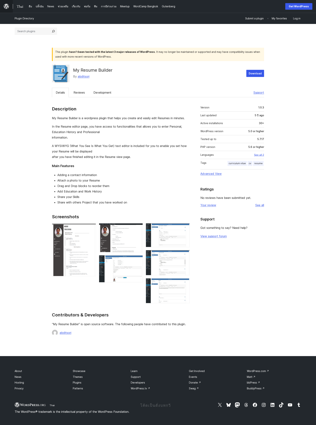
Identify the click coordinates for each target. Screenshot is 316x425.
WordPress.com (258, 371)
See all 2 (259, 154)
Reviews (79, 92)
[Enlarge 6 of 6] (185, 283)
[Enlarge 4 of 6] (185, 228)
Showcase (79, 371)
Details (60, 92)
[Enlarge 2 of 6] (138, 228)
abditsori (83, 76)
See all (259, 205)
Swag (194, 388)
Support (258, 92)
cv (250, 163)
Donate (195, 382)
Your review (208, 205)
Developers (138, 382)
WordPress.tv (140, 388)
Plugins (77, 382)
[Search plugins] (53, 31)
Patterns (78, 388)
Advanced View (211, 173)
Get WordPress (299, 6)
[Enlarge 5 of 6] (185, 255)
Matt (251, 376)
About (18, 371)
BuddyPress (256, 388)
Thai (52, 405)
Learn (134, 371)
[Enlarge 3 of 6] (138, 260)
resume (258, 163)
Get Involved (197, 371)
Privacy (19, 388)
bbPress (253, 382)
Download (255, 73)
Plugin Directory (24, 18)
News (18, 376)
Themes (78, 376)
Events (193, 376)
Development (102, 92)
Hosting (19, 382)
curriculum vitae (237, 163)
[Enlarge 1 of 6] (91, 228)
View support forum (213, 236)
